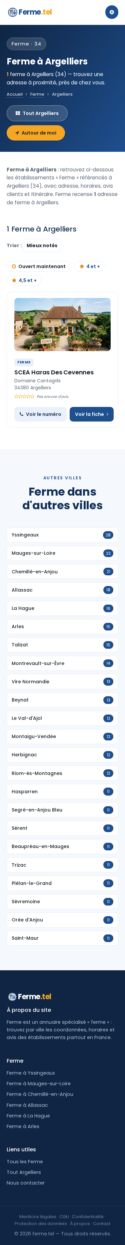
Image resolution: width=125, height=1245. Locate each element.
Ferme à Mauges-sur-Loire (39, 1083)
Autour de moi (39, 133)
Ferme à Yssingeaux (31, 1073)
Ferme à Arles (23, 1126)
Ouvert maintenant (42, 266)
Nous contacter (26, 1183)
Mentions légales (37, 1216)
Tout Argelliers (41, 113)
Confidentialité (88, 1216)
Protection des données (41, 1223)
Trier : (15, 245)
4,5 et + (28, 280)
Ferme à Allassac (27, 1105)
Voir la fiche (89, 414)
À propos (80, 1223)
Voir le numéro (43, 414)
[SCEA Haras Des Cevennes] (62, 324)
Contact (101, 1223)
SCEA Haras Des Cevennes (54, 372)
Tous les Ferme (25, 1161)
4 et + (93, 266)
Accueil (15, 94)
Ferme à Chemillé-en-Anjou (40, 1094)
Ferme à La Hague (28, 1115)
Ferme (35, 12)
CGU (64, 1216)
